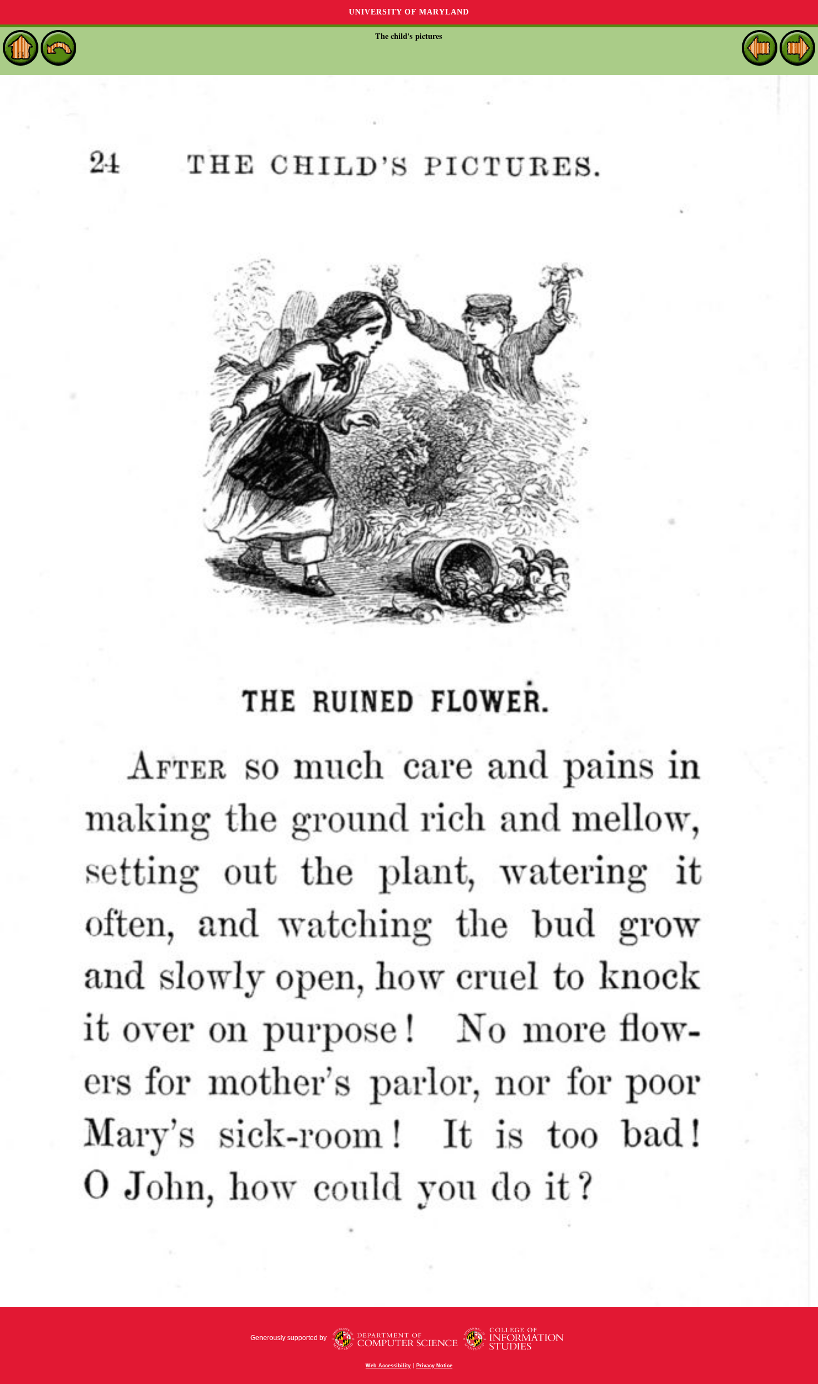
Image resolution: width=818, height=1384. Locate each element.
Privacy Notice (434, 1365)
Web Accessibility (388, 1365)
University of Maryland (409, 12)
